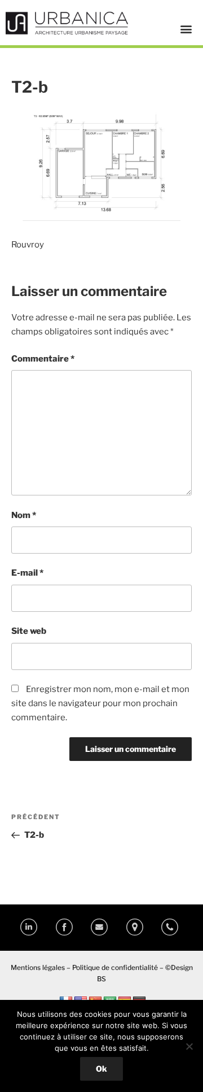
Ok (101, 1068)
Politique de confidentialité (115, 967)
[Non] (189, 1046)
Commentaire (42, 359)
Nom (23, 515)
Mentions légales (38, 967)
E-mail (27, 573)
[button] (185, 28)
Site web (28, 631)
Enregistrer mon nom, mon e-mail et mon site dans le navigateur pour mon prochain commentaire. (100, 703)
